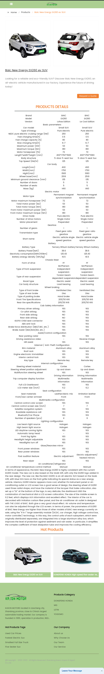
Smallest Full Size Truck (16, 642)
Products (25, 12)
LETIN (56, 609)
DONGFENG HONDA (63, 600)
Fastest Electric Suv (15, 637)
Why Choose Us (62, 637)
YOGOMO (58, 614)
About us (58, 633)
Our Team (59, 642)
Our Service (60, 647)
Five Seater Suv (13, 646)
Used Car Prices (13, 633)
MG (55, 605)
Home (14, 12)
